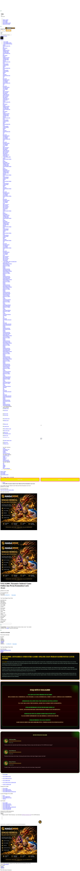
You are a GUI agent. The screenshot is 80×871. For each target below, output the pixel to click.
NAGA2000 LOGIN (7, 22)
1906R (4, 466)
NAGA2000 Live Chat (7, 797)
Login (2, 30)
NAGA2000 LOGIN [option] (2, 606)
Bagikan (2, 651)
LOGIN (60, 479)
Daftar (8, 30)
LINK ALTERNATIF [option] (3, 619)
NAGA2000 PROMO (7, 808)
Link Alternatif (6, 864)
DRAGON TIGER (6, 24)
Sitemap (4, 798)
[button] (2, 542)
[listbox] (15, 613)
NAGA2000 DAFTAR (7, 778)
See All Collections (6, 453)
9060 (4, 467)
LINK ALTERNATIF (7, 784)
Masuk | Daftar (5, 19)
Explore (1, 39)
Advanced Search (3, 35)
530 (3, 463)
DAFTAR (20, 479)
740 (3, 464)
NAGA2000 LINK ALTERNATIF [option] (3, 614)
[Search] (1, 38)
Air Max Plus (5, 450)
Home (4, 482)
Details (1, 652)
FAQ (4, 795)
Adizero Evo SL (6, 459)
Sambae (4, 458)
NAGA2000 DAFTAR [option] (2, 609)
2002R (4, 465)
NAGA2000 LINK (6, 780)
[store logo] (10, 28)
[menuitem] (6, 42)
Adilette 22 (5, 457)
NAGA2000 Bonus (6, 796)
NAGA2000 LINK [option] (2, 611)
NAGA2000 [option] (2, 604)
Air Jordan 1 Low (6, 449)
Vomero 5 (4, 452)
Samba (4, 456)
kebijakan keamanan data (26, 814)
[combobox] (5, 34)
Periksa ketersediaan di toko (5, 650)
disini (8, 628)
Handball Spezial (6, 455)
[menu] (40, 255)
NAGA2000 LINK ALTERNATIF (9, 782)
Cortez (4, 448)
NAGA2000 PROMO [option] (2, 617)
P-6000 (4, 451)
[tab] (40, 39)
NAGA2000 (5, 20)
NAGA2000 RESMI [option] (2, 622)
